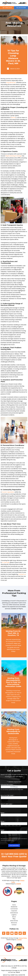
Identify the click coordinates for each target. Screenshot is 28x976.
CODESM (18, 884)
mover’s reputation (8, 492)
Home (14, 905)
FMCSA (13, 117)
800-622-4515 (16, 854)
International (14, 913)
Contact (14, 924)
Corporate (14, 911)
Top (27, 975)
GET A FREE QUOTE (7, 7)
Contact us (22, 574)
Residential (14, 907)
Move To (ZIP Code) (7, 804)
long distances (11, 82)
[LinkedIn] (16, 933)
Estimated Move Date (7, 784)
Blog (14, 918)
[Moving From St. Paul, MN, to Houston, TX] (14, 623)
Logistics (14, 915)
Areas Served (14, 920)
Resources (14, 922)
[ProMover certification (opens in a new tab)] (8, 891)
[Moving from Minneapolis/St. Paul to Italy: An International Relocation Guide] (14, 670)
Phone (3, 821)
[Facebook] (3, 933)
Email (3, 830)
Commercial (14, 909)
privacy (9, 838)
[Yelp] (24, 933)
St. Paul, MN (5, 562)
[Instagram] (7, 933)
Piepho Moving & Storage (14, 156)
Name (3, 812)
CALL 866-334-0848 (21, 7)
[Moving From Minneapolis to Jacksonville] (14, 721)
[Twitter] (20, 933)
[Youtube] (12, 933)
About (14, 917)
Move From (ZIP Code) (7, 795)
